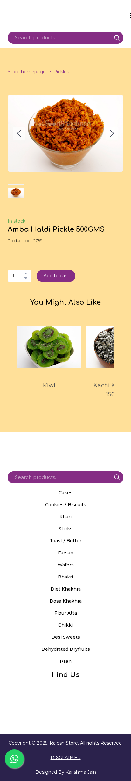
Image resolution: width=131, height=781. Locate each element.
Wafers (66, 565)
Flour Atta (65, 613)
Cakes (65, 492)
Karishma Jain (81, 772)
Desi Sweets (65, 637)
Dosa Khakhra (66, 601)
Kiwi (49, 385)
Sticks (65, 529)
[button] (117, 38)
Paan (66, 661)
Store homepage (27, 71)
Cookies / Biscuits (65, 504)
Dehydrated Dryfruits (65, 649)
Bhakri (65, 577)
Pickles (61, 71)
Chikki (65, 625)
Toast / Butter (65, 541)
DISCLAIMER (66, 757)
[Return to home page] (68, 15)
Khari (65, 517)
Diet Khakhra (66, 589)
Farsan (65, 553)
